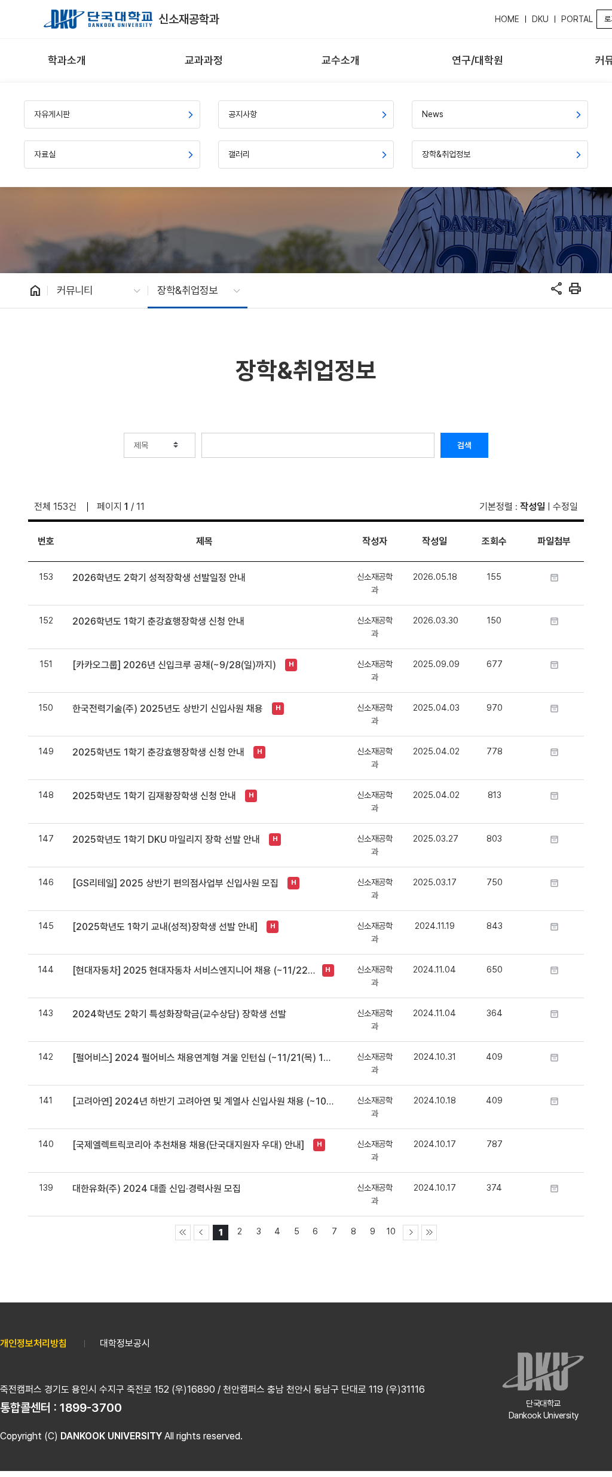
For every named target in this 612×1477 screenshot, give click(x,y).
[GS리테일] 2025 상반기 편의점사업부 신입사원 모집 (175, 883)
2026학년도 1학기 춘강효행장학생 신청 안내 (158, 621)
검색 (464, 445)
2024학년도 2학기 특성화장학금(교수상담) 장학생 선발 (179, 1014)
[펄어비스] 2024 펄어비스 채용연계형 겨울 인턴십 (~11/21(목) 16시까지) (204, 1057)
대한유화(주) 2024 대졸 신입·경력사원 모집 (156, 1188)
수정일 (565, 506)
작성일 (532, 506)
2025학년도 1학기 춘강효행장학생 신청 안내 (158, 752)
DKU (540, 19)
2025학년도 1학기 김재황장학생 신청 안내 (154, 796)
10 (391, 1231)
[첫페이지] (183, 1232)
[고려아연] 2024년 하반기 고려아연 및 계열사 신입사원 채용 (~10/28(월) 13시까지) (204, 1101)
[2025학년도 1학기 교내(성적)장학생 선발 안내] (165, 926)
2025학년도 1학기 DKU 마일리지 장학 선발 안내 (166, 839)
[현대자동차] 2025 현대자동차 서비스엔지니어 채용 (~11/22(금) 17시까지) (194, 970)
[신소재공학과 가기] (98, 19)
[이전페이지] (201, 1232)
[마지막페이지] (429, 1232)
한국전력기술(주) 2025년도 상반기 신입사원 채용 (167, 708)
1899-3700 (91, 1407)
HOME (507, 19)
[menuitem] (67, 60)
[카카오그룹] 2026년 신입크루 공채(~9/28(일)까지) (174, 665)
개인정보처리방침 (33, 1343)
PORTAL (577, 19)
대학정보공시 (125, 1343)
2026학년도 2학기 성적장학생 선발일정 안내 (159, 577)
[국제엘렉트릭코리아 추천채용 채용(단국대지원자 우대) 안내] (188, 1145)
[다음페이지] (410, 1232)
